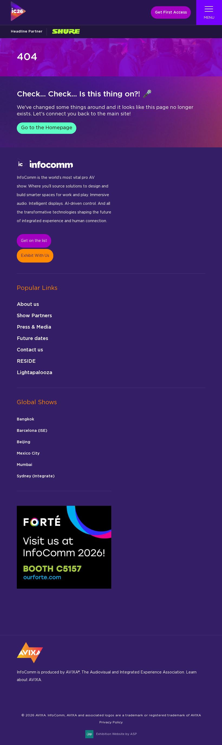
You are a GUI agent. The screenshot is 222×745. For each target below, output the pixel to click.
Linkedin (61, 697)
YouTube (124, 697)
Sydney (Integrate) (36, 476)
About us (28, 304)
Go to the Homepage (46, 127)
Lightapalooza (34, 372)
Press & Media (34, 327)
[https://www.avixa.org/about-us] (30, 665)
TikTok (86, 697)
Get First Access (171, 12)
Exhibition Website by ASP (116, 734)
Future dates (32, 338)
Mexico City (28, 453)
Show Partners (34, 315)
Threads (73, 697)
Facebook (35, 697)
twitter (99, 697)
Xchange (111, 697)
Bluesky (22, 697)
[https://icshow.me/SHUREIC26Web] (66, 31)
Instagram (48, 697)
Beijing (23, 442)
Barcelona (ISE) (32, 431)
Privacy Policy (111, 722)
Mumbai (24, 465)
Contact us (30, 350)
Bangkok (25, 419)
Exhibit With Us (35, 256)
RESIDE (26, 361)
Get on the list (34, 241)
